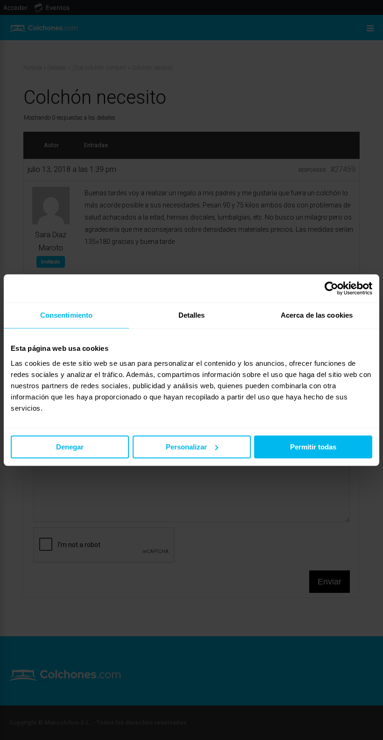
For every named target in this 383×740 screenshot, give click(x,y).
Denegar (70, 447)
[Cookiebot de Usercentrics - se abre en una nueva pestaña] (331, 288)
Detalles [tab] (191, 315)
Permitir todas (313, 447)
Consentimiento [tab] (66, 315)
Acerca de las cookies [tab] (317, 315)
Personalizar (186, 447)
